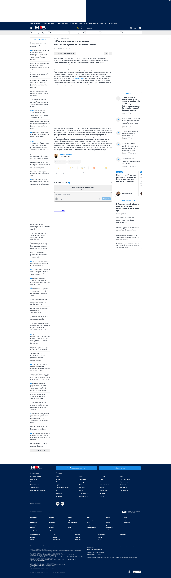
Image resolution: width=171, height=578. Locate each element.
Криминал (82, 479)
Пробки (95, 24)
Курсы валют (87, 24)
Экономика (123, 487)
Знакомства (46, 24)
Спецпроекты (124, 490)
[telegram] (57, 504)
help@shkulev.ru (42, 560)
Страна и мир (124, 482)
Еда (57, 490)
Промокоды (113, 24)
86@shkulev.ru (49, 558)
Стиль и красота (125, 479)
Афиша (71, 24)
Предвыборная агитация (38, 490)
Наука (81, 490)
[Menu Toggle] (31, 27)
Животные (59, 493)
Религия (102, 493)
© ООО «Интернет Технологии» (58, 572)
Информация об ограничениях (94, 549)
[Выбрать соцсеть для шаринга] (110, 53)
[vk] (62, 504)
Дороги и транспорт (62, 487)
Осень (101, 479)
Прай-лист (33, 479)
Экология (123, 485)
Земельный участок (74, 161)
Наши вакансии (35, 485)
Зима (80, 476)
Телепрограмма (63, 24)
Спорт (121, 476)
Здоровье (59, 496)
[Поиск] (131, 27)
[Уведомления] (135, 27)
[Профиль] (140, 27)
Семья (102, 496)
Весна (58, 482)
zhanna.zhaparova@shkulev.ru (37, 565)
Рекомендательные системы (94, 554)
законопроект (80, 78)
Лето (80, 485)
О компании (34, 482)
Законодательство (60, 161)
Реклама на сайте (35, 476)
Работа (102, 487)
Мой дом (82, 487)
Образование (83, 496)
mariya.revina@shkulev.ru (36, 568)
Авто (57, 476)
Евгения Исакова (65, 154)
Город (58, 485)
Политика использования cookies (95, 552)
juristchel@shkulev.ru (71, 559)
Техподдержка (34, 487)
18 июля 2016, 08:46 (59, 48)
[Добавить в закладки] (106, 53)
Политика (103, 482)
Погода (53, 24)
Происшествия (104, 485)
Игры (105, 24)
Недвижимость (35, 24)
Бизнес (58, 479)
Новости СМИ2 (59, 211)
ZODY (101, 24)
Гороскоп (78, 24)
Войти (60, 199)
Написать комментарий (66, 53)
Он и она (102, 476)
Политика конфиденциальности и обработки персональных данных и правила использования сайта (112, 557)
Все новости (40, 40)
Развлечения (104, 490)
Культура (82, 482)
